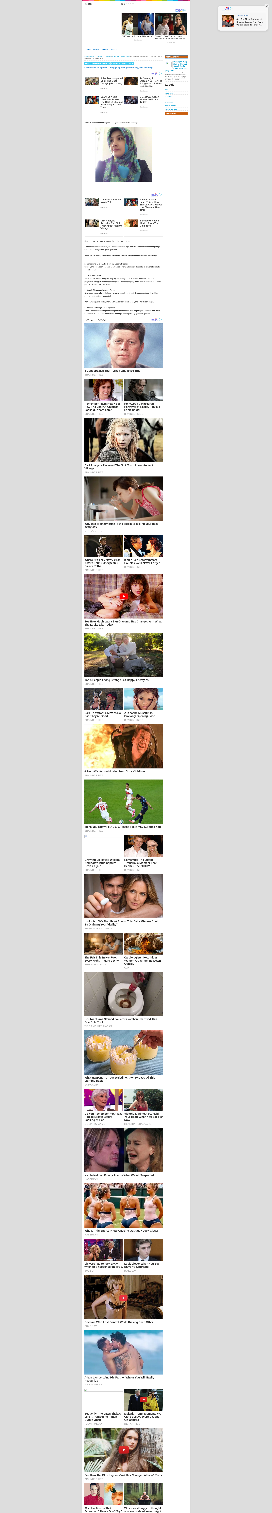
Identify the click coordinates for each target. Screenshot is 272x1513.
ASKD (88, 4)
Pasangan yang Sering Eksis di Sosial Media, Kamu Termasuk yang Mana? (176, 66)
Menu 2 (105, 50)
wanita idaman (171, 109)
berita (88, 63)
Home (88, 50)
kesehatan (96, 63)
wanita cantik (128, 63)
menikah (106, 63)
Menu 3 (113, 50)
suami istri (115, 63)
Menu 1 (96, 50)
